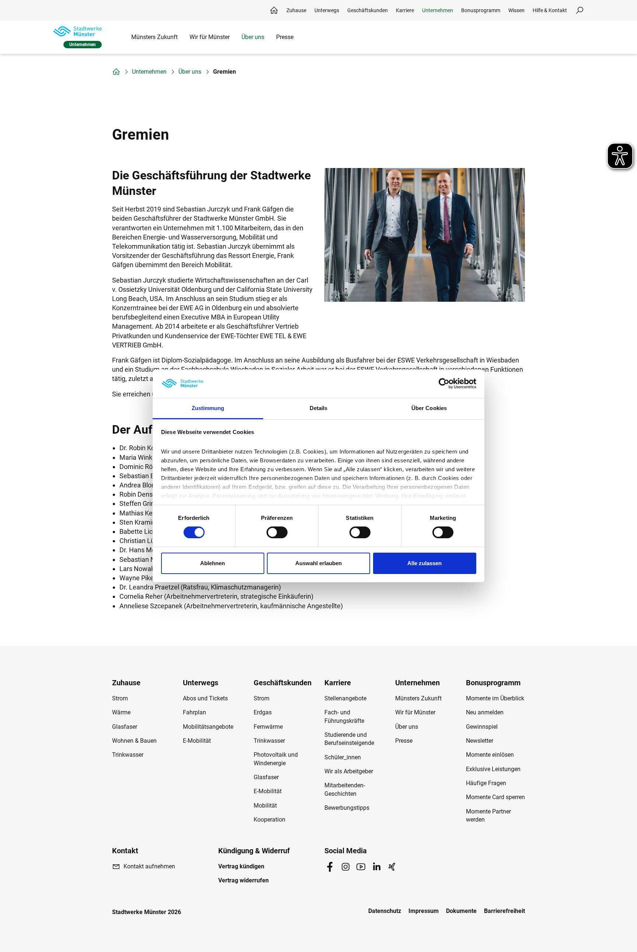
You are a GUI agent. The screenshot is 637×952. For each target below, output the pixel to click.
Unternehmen (149, 72)
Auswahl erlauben (318, 563)
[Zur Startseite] (77, 31)
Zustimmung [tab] (208, 408)
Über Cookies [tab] (429, 408)
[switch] (277, 532)
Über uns (189, 72)
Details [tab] (319, 408)
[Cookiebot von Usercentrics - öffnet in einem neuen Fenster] (444, 383)
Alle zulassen (424, 563)
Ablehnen (212, 563)
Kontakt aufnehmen (149, 866)
